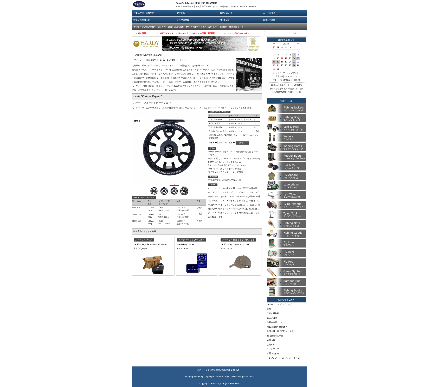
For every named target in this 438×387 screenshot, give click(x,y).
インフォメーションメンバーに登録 (283, 358)
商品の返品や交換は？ (277, 327)
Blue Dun (235, 370)
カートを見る (269, 13)
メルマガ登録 (183, 20)
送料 (269, 309)
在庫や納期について (276, 322)
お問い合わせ (226, 13)
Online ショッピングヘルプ (279, 304)
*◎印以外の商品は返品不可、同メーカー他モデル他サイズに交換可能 (233, 136)
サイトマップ (273, 349)
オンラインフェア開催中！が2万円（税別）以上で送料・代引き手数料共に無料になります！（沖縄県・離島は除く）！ (189, 27)
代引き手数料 (273, 313)
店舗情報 (271, 340)
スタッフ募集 (269, 20)
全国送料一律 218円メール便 (280, 331)
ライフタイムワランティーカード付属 (225, 172)
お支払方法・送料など (143, 13)
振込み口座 (272, 318)
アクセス (181, 13)
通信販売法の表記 (275, 335)
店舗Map (271, 344)
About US (224, 20)
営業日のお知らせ (141, 20)
